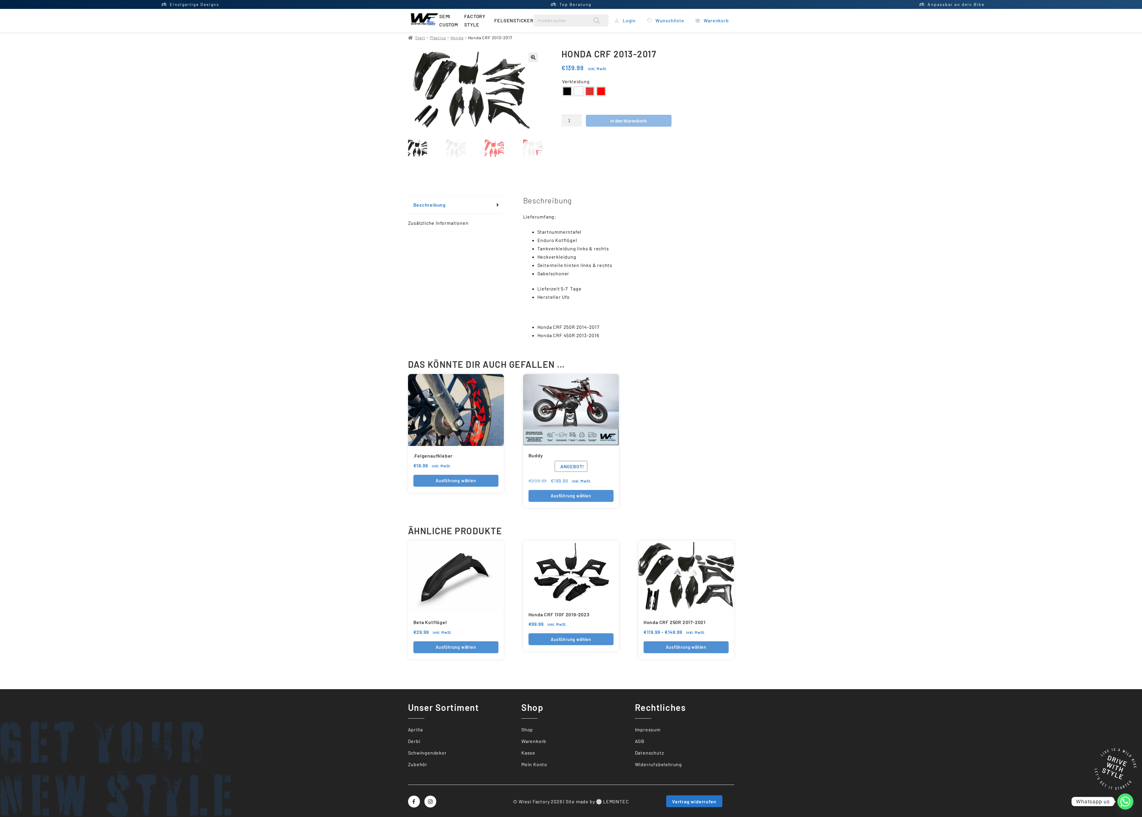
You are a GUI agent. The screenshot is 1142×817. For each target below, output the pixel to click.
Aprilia (415, 729)
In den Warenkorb (628, 121)
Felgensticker (513, 20)
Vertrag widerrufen (694, 801)
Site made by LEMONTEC (597, 801)
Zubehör (418, 764)
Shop (527, 729)
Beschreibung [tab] (429, 205)
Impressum (648, 729)
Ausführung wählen (456, 480)
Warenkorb (533, 741)
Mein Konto (534, 764)
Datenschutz (649, 752)
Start (420, 37)
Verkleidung (576, 81)
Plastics (438, 37)
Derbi (414, 741)
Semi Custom (448, 20)
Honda (457, 37)
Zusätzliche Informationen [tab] (438, 223)
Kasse (528, 752)
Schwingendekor (427, 752)
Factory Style (474, 20)
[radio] (567, 91)
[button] (533, 57)
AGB (639, 741)
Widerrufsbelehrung (658, 764)
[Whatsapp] (1125, 802)
